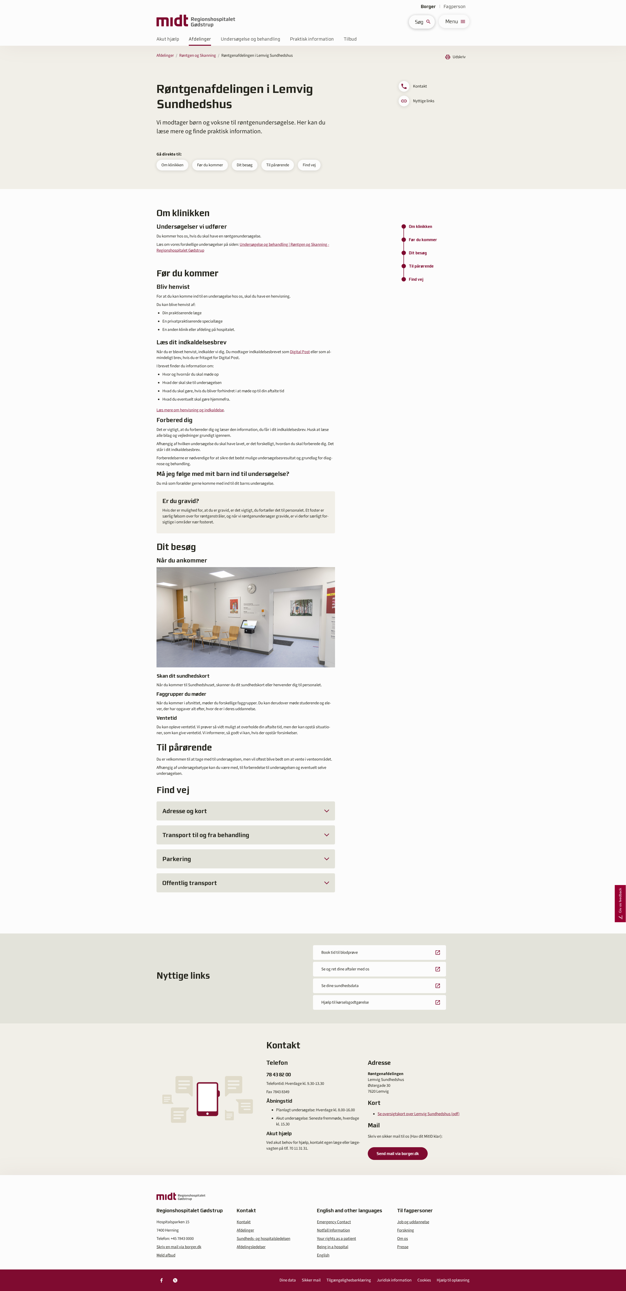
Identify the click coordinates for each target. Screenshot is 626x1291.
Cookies (424, 1280)
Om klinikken (172, 165)
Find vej (309, 165)
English (323, 1255)
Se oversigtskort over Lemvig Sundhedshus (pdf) (418, 1114)
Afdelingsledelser (251, 1247)
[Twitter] (175, 1280)
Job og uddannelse (413, 1222)
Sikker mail (311, 1280)
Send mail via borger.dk (398, 1153)
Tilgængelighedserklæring (348, 1280)
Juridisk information (394, 1280)
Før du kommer (210, 165)
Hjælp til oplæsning (453, 1280)
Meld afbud (165, 1255)
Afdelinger (200, 39)
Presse (402, 1247)
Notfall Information (333, 1230)
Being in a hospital (332, 1247)
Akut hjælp (167, 39)
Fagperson (455, 6)
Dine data (287, 1280)
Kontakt (244, 1222)
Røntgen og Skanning (197, 55)
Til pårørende (277, 165)
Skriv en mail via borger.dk (178, 1247)
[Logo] (195, 21)
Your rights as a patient (336, 1239)
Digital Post (300, 352)
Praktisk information (312, 39)
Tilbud (350, 39)
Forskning (405, 1230)
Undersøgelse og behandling (250, 39)
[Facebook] (161, 1280)
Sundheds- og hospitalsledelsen (263, 1239)
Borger (428, 6)
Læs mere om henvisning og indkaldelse (190, 410)
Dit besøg (245, 165)
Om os (402, 1239)
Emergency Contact (334, 1222)
